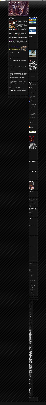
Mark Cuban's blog (32, 93)
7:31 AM (11, 85)
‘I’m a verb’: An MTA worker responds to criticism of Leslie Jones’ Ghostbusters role (32, 114)
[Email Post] (18, 52)
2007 (30, 271)
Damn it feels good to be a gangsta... (32, 283)
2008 (30, 270)
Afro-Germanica (31, 127)
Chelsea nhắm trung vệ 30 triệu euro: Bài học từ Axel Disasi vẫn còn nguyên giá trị (33, 91)
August (31, 275)
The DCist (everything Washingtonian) (32, 106)
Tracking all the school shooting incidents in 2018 (32, 203)
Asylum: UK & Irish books (32, 101)
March (31, 279)
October (31, 273)
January (31, 291)
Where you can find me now (32, 117)
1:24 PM (11, 69)
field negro (31, 87)
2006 (30, 292)
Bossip (30, 83)
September (32, 274)
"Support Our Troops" (32, 289)
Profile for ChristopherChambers (32, 295)
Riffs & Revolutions (32, 122)
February (31, 290)
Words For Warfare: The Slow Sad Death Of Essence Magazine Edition (33, 120)
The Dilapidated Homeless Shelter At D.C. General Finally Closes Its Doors (33, 108)
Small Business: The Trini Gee (33, 104)
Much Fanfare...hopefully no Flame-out (32, 280)
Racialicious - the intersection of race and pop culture (33, 113)
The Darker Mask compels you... (32, 288)
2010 (30, 268)
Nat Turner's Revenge (14, 2)
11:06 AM (11, 58)
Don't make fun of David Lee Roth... (32, 287)
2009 (30, 269)
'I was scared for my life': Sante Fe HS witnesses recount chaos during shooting (33, 200)
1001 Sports (31, 126)
